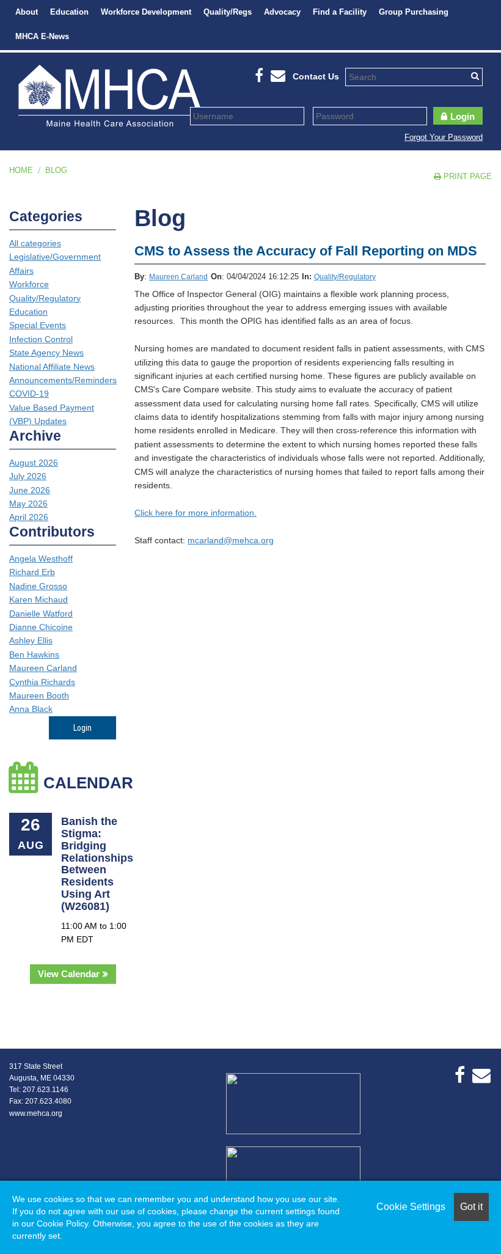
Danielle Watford (41, 613)
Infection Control (41, 339)
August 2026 (33, 463)
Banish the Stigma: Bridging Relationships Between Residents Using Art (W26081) (97, 863)
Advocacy (282, 11)
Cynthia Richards (42, 682)
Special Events (37, 325)
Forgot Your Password (443, 137)
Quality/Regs (227, 11)
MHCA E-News (42, 36)
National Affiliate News (52, 367)
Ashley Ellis (31, 640)
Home (21, 170)
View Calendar (69, 974)
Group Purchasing (413, 11)
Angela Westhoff (41, 558)
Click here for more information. (195, 513)
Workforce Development (146, 11)
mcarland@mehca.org (231, 540)
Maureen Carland (178, 277)
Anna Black (31, 709)
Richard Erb (32, 572)
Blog (56, 170)
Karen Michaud (38, 599)
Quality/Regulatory (345, 277)
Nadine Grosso (38, 586)
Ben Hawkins (34, 654)
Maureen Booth (39, 695)
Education (69, 11)
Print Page (466, 176)
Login (462, 116)
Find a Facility (340, 11)
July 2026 (27, 476)
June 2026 (29, 490)
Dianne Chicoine (41, 627)
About (26, 11)
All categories (35, 243)
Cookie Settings (410, 1206)
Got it (471, 1206)
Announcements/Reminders (63, 380)
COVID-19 (29, 393)
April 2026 (28, 517)
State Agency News (46, 353)
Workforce (29, 284)
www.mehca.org (35, 1113)
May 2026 (28, 503)
